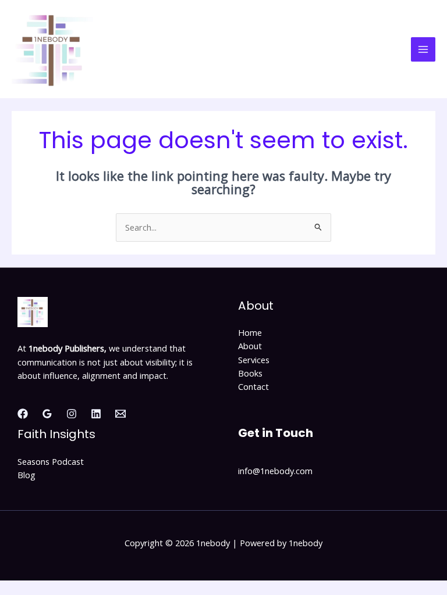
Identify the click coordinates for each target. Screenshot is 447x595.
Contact (253, 386)
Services (253, 359)
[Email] (120, 413)
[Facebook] (22, 413)
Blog (26, 475)
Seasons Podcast (50, 461)
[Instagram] (71, 413)
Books (250, 373)
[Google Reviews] (47, 413)
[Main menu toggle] (423, 49)
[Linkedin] (96, 413)
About (250, 346)
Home (250, 332)
